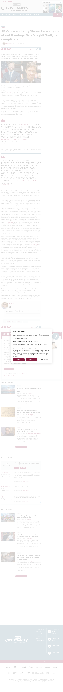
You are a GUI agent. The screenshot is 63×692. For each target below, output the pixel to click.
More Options (44, 359)
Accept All (19, 359)
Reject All (31, 359)
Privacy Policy (20, 354)
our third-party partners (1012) (34, 335)
